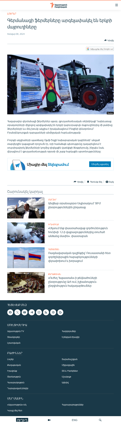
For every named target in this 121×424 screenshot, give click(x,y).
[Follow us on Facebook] (10, 312)
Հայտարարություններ (72, 404)
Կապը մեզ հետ (14, 410)
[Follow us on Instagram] (39, 312)
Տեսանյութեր (13, 337)
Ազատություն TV (15, 331)
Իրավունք (53, 224)
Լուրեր (11, 13)
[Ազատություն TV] (49, 420)
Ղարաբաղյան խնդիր (17, 388)
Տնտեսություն (14, 376)
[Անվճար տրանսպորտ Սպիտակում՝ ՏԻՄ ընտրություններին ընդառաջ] (26, 208)
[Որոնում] (100, 420)
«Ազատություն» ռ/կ (16, 404)
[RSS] (46, 312)
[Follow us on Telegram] (32, 312)
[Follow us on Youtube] (25, 312)
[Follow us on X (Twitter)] (17, 312)
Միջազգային (68, 365)
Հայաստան (53, 249)
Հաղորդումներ (69, 331)
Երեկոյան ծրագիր (70, 337)
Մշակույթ (66, 376)
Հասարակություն (15, 382)
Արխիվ (65, 382)
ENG (74, 419)
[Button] (109, 40)
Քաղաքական (54, 274)
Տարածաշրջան (69, 359)
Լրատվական (13, 343)
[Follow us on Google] (60, 312)
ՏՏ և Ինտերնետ (70, 371)
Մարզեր (52, 199)
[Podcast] (53, 312)
